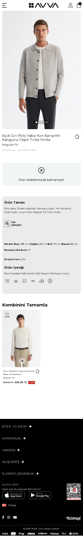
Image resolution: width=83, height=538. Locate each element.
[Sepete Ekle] (22, 361)
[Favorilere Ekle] (77, 136)
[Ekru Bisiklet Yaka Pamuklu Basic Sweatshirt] (21, 338)
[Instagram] (10, 517)
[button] (36, 122)
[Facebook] (4, 517)
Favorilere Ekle (37, 372)
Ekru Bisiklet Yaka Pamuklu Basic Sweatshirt (19, 373)
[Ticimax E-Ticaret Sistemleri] (73, 519)
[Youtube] (16, 517)
